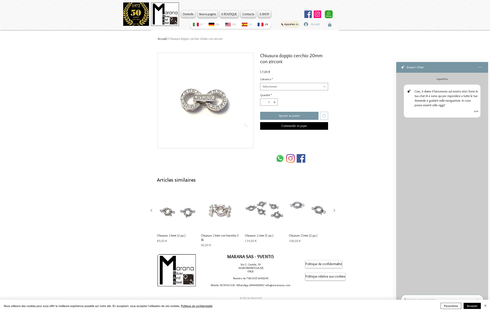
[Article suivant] (334, 210)
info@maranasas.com (278, 285)
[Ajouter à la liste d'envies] (324, 116)
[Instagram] (317, 14)
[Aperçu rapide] (177, 210)
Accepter (472, 306)
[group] (243, 219)
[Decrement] (263, 102)
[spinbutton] (268, 102)
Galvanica (266, 79)
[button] (330, 24)
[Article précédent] (151, 210)
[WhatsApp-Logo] (280, 158)
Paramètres (451, 306)
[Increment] (274, 102)
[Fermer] (485, 306)
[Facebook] (308, 14)
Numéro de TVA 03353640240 (250, 278)
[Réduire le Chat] (480, 67)
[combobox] (294, 86)
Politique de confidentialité (196, 306)
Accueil (162, 39)
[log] (442, 182)
